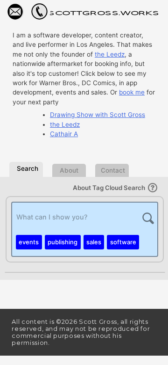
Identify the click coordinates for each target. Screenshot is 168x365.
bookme (132, 92)
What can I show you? (52, 217)
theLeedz (110, 54)
